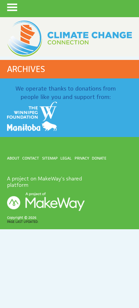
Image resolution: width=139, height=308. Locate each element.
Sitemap (50, 158)
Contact (30, 158)
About (13, 158)
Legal (66, 158)
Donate (99, 158)
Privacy (82, 158)
